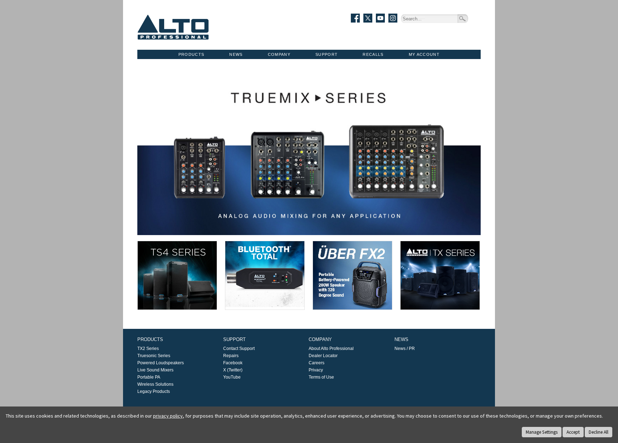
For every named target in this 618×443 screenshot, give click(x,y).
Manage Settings (542, 432)
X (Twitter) (232, 370)
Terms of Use (321, 377)
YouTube (232, 377)
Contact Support (239, 348)
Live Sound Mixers (155, 370)
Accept (573, 432)
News (235, 54)
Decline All (598, 432)
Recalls (373, 54)
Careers (316, 362)
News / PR (404, 348)
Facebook (232, 362)
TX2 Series (148, 348)
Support (326, 54)
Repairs (231, 355)
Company (279, 54)
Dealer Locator (323, 355)
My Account (424, 54)
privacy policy (168, 416)
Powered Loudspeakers (160, 362)
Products (191, 54)
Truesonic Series (153, 355)
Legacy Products (153, 391)
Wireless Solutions (155, 384)
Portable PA (148, 377)
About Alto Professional (331, 348)
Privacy (316, 370)
